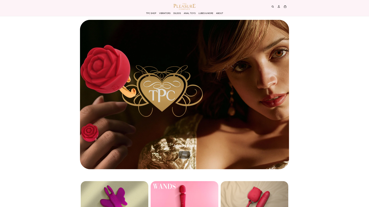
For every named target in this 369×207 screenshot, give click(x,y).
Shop (184, 155)
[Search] (273, 6)
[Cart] (285, 6)
